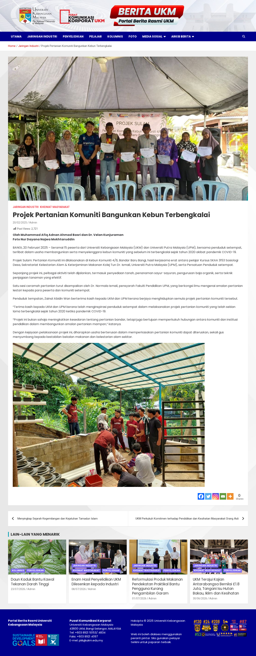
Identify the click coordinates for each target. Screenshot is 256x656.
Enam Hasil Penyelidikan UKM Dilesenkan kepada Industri (96, 582)
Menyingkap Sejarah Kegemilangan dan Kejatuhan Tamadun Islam (57, 518)
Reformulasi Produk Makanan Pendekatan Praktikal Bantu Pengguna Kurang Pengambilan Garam (157, 586)
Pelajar (95, 36)
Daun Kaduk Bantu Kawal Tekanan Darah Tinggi (32, 582)
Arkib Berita (181, 36)
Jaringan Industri (42, 36)
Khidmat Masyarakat (55, 206)
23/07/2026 (18, 589)
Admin (33, 222)
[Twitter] (208, 496)
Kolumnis (115, 36)
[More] (230, 496)
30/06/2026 (200, 598)
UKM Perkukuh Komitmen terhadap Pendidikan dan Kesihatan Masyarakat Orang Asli (187, 518)
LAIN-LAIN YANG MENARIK (35, 534)
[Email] (223, 496)
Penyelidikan (73, 36)
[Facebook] (201, 496)
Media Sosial (152, 36)
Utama (16, 36)
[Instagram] (215, 496)
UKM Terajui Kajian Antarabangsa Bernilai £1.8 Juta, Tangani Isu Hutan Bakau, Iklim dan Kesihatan (216, 586)
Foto (133, 36)
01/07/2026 (139, 598)
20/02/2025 (20, 222)
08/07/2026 (79, 589)
